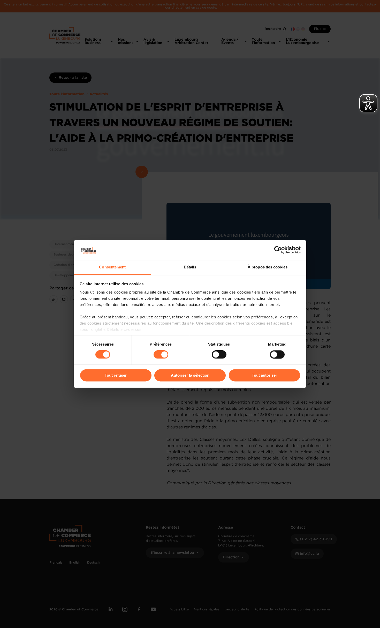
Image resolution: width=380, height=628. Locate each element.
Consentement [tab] (112, 267)
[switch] (161, 354)
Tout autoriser (264, 375)
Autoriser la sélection (190, 375)
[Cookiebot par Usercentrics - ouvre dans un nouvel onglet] (278, 250)
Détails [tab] (190, 267)
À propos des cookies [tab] (267, 267)
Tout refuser (116, 375)
